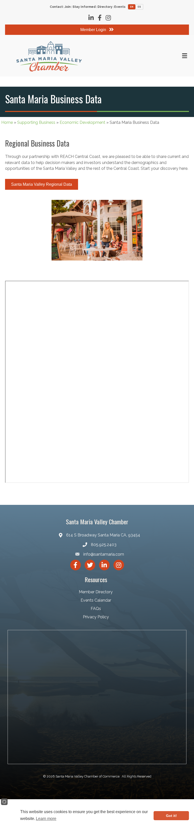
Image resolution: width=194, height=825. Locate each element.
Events (120, 7)
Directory (105, 7)
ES (139, 7)
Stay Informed (84, 7)
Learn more (46, 818)
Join (68, 7)
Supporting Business (36, 122)
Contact (56, 7)
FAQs (96, 608)
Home (7, 122)
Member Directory (96, 592)
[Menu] (184, 56)
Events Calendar (96, 600)
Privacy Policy (96, 617)
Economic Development (82, 122)
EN (131, 7)
